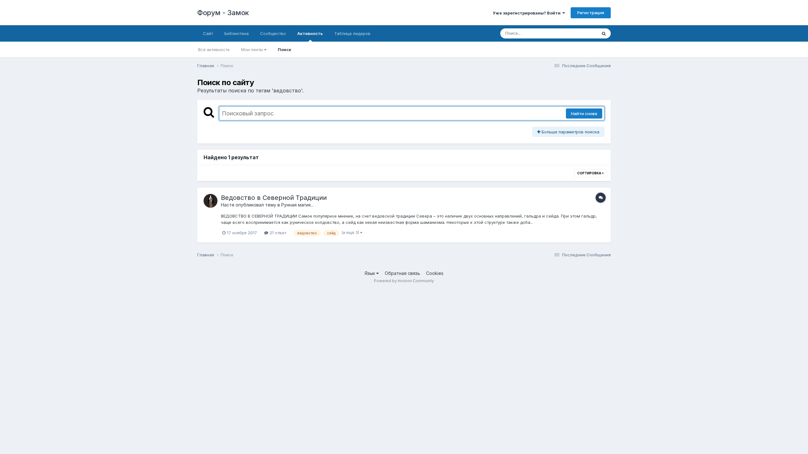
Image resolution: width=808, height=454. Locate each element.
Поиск (284, 49)
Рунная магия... (297, 204)
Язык (370, 273)
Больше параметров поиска (569, 131)
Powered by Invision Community (404, 280)
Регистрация (590, 12)
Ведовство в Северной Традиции (274, 197)
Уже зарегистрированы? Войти (527, 12)
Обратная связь (402, 273)
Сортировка (589, 173)
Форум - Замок (223, 13)
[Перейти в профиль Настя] (210, 201)
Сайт (208, 33)
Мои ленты (252, 49)
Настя (227, 204)
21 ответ (277, 232)
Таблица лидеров (352, 33)
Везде (582, 33)
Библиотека (236, 33)
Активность (310, 33)
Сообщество (273, 33)
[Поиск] (604, 33)
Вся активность (214, 49)
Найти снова (584, 113)
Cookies (434, 273)
